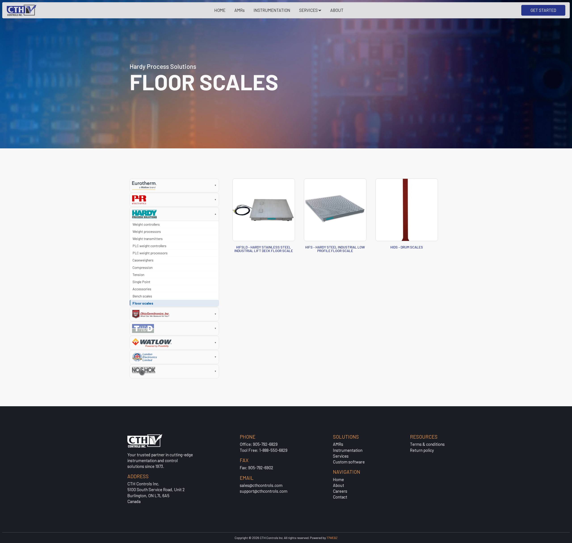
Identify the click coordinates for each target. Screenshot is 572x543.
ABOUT (336, 10)
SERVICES (308, 10)
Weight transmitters (147, 238)
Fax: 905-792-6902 (256, 467)
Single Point (141, 282)
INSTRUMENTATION (272, 10)
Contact (340, 496)
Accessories (141, 289)
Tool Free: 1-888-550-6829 (263, 450)
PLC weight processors (150, 253)
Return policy (422, 450)
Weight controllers (146, 224)
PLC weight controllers (149, 246)
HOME (219, 10)
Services (341, 456)
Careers (340, 491)
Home (338, 479)
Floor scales (142, 303)
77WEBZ (332, 538)
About (338, 485)
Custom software (349, 461)
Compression (142, 267)
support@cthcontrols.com (263, 491)
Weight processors (146, 231)
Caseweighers (143, 260)
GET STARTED (543, 10)
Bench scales (142, 296)
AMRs (239, 10)
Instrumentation (347, 450)
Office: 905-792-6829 (259, 444)
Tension (138, 274)
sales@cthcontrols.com (261, 485)
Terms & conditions (427, 444)
